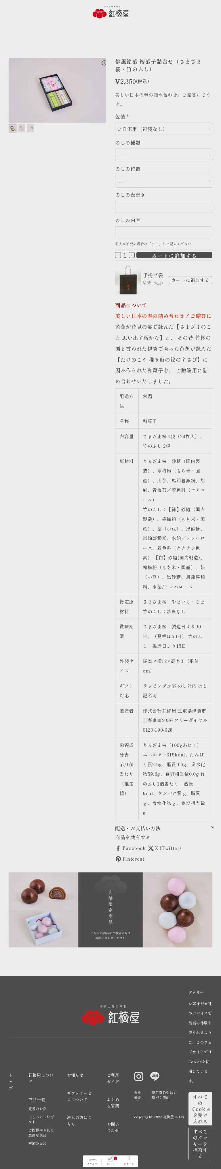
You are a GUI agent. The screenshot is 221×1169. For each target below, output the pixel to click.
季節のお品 (37, 1143)
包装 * (122, 116)
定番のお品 (37, 1108)
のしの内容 (127, 220)
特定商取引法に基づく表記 (164, 1095)
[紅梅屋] (111, 12)
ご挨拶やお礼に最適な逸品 (41, 1132)
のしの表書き (130, 194)
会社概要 (137, 1095)
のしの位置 (127, 168)
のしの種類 (127, 142)
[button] (118, 255)
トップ (11, 1081)
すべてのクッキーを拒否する (200, 1143)
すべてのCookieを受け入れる (201, 1109)
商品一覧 (36, 1099)
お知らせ (75, 1075)
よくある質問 (113, 1103)
